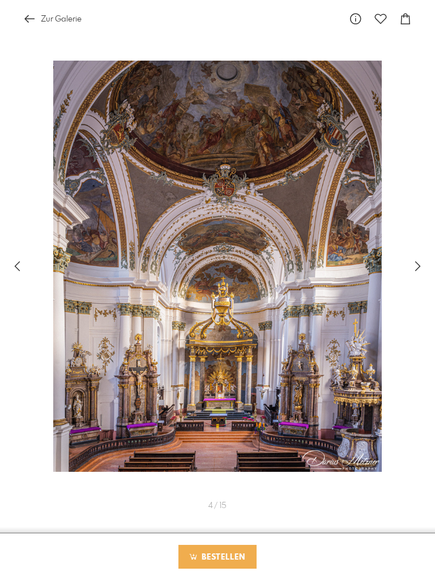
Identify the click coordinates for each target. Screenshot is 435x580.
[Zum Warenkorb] (405, 19)
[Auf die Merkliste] (380, 19)
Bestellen (222, 557)
